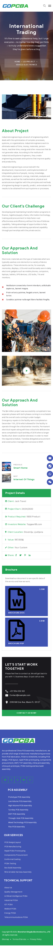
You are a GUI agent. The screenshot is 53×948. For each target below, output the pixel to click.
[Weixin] (50, 482)
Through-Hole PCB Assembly (20, 818)
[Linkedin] (5, 780)
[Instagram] (30, 780)
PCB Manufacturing (12, 846)
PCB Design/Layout (12, 842)
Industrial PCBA (11, 900)
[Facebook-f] (11, 780)
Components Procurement (16, 855)
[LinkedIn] (29, 555)
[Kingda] (15, 6)
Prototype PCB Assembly (19, 797)
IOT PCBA (8, 904)
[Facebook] (16, 555)
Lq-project (29, 62)
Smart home (21, 468)
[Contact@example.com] (6, 695)
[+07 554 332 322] (6, 691)
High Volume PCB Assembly (20, 805)
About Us (8, 887)
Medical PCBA (10, 908)
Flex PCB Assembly (16, 826)
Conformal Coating (12, 859)
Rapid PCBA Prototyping (14, 851)
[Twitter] (20, 555)
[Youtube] (24, 780)
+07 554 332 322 (17, 691)
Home (17, 62)
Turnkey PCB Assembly (18, 809)
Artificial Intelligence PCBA (15, 896)
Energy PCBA (10, 913)
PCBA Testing (10, 863)
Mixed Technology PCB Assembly (22, 822)
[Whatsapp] (50, 474)
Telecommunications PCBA (16, 917)
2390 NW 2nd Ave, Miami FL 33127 (25, 702)
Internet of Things (24, 479)
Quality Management (13, 892)
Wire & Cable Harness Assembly (18, 872)
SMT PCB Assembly (16, 814)
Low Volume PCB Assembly (20, 801)
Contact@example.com (20, 695)
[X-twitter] (17, 780)
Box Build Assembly (12, 867)
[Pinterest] (25, 555)
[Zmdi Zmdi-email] (50, 458)
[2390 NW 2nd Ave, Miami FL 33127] (6, 702)
